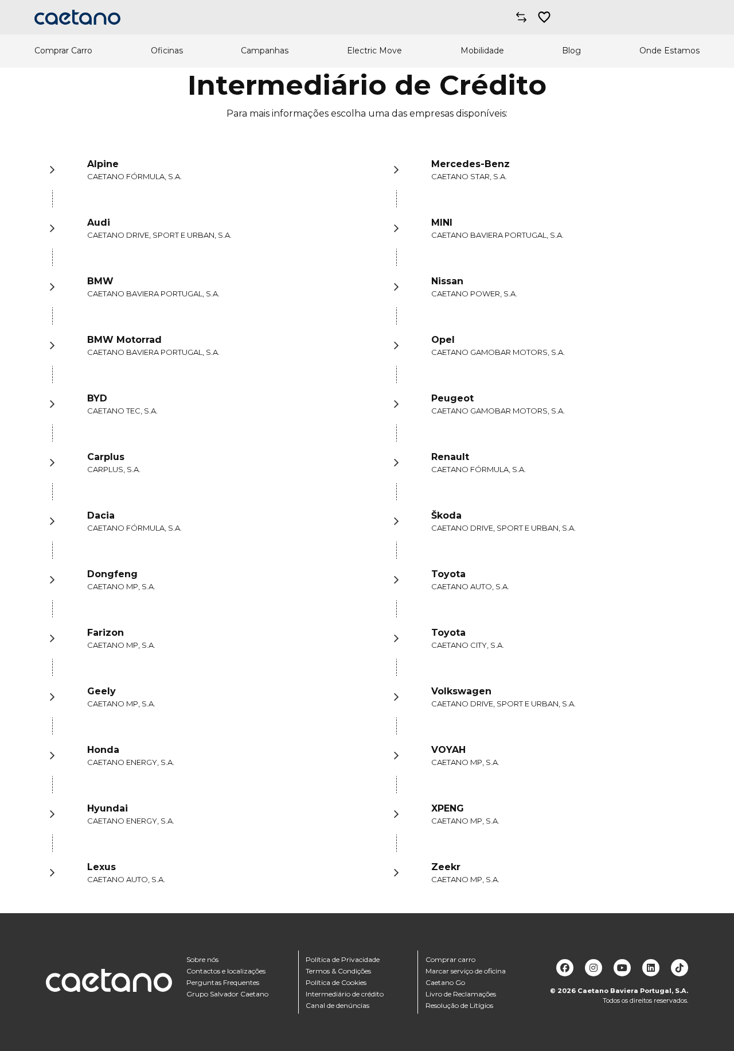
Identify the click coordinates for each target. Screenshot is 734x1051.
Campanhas (264, 51)
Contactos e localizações (226, 971)
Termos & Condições (338, 971)
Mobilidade (482, 51)
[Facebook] (564, 967)
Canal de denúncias (337, 1005)
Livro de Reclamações (460, 994)
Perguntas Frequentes (222, 982)
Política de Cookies (336, 982)
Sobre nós (202, 959)
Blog (571, 51)
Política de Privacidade (343, 959)
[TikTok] (679, 967)
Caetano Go (445, 982)
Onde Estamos (669, 51)
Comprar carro (450, 959)
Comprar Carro (63, 51)
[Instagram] (593, 967)
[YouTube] (622, 967)
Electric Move (374, 51)
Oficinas (167, 51)
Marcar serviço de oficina (465, 971)
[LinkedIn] (650, 967)
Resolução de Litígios (459, 1005)
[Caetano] (77, 17)
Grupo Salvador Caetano (227, 994)
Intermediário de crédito (345, 994)
